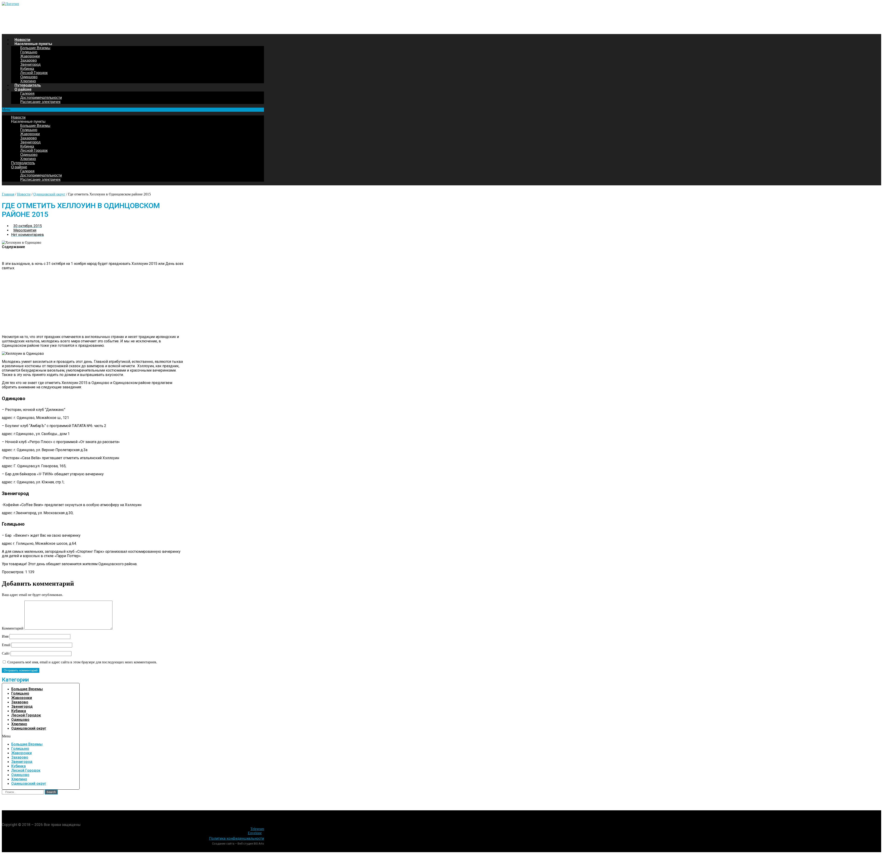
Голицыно (28, 52)
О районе (23, 89)
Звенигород (30, 64)
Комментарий (12, 628)
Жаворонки (30, 56)
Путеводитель (27, 85)
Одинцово (28, 77)
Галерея (27, 93)
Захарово (28, 60)
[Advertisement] (93, 302)
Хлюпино (28, 81)
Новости (22, 40)
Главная (8, 194)
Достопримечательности (41, 98)
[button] (133, 110)
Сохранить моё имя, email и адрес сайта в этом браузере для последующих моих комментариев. (82, 662)
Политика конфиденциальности (236, 838)
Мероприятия (24, 230)
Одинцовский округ (49, 194)
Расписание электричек (40, 102)
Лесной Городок (34, 73)
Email (6, 645)
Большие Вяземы (35, 48)
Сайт (6, 653)
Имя (5, 636)
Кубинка (27, 69)
